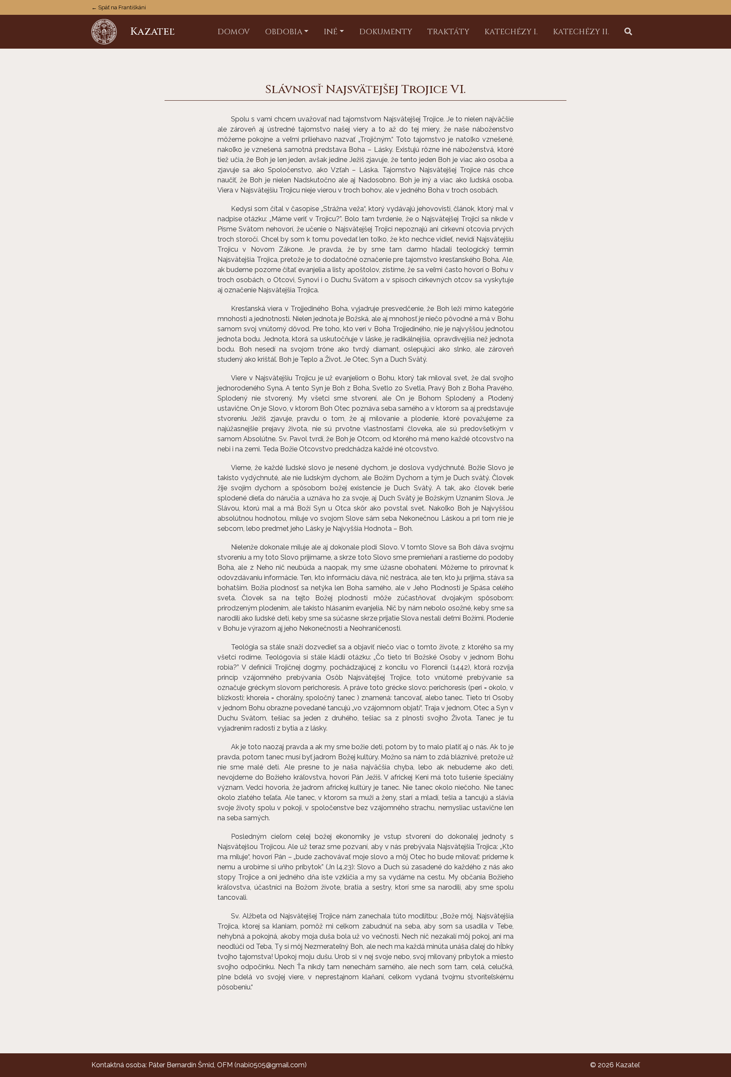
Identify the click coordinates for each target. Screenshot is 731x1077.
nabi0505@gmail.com (270, 1065)
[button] (628, 32)
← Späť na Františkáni (118, 7)
